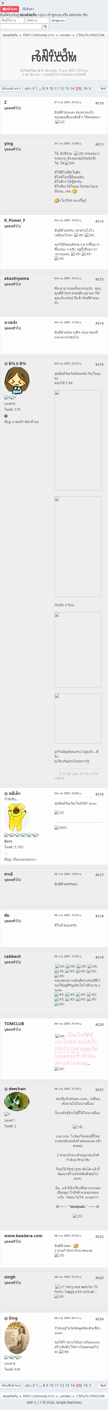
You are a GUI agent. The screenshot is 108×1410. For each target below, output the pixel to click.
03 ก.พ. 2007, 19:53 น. (68, 220)
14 (72, 88)
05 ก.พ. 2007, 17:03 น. (68, 956)
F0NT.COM (67, 1049)
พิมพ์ (103, 88)
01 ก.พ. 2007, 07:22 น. (68, 102)
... (40, 88)
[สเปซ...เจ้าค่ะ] (6, 416)
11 (57, 88)
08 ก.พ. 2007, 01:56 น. (68, 1235)
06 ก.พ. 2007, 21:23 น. (68, 1088)
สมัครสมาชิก (78, 15)
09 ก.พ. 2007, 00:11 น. (68, 1318)
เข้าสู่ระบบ (54, 15)
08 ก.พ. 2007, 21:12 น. (68, 1277)
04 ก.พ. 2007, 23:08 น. (68, 793)
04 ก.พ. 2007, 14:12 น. (68, 278)
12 (62, 88)
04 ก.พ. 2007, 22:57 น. (68, 363)
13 (67, 88)
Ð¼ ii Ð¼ (17, 363)
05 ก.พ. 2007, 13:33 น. (68, 915)
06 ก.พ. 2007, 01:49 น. (68, 1023)
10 (51, 88)
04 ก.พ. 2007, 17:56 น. (68, 322)
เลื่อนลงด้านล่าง (11, 88)
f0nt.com (74, 1169)
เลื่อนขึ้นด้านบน (11, 1385)
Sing (13, 1318)
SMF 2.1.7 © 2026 (40, 1402)
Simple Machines (69, 1402)
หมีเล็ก (15, 793)
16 (85, 88)
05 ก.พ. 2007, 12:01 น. (68, 874)
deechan (17, 1088)
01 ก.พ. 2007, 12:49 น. (68, 143)
